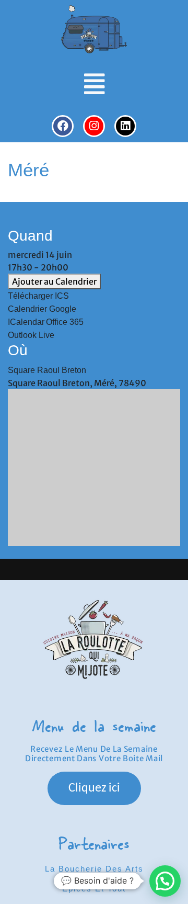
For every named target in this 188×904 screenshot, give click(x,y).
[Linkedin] (125, 126)
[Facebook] (63, 126)
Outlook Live (31, 335)
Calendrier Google (42, 308)
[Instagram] (94, 126)
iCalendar (26, 322)
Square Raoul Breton (47, 370)
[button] (94, 84)
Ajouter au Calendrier (54, 281)
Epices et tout (94, 888)
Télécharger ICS (38, 295)
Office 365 (65, 322)
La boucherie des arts (94, 868)
